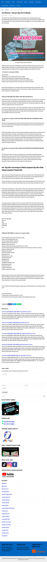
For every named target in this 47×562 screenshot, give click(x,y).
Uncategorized (7, 9)
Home (3, 1)
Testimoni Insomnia (5, 502)
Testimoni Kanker (5, 505)
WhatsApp (19, 304)
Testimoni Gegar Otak (6, 497)
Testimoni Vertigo (5, 533)
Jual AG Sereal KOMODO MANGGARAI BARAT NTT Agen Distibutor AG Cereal (16, 355)
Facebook (10, 304)
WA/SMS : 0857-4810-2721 (7, 549)
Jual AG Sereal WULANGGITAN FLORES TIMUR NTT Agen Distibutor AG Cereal (16, 311)
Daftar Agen (31, 1)
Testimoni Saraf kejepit (6, 524)
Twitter (15, 304)
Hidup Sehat (4, 483)
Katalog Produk (19, 1)
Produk (13, 1)
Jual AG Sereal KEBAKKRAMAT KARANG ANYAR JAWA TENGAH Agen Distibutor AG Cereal (18, 333)
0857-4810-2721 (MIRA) (9, 424)
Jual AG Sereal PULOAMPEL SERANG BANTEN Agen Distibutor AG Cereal (15, 322)
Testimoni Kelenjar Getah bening (8, 508)
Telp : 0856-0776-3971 (6, 551)
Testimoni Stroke (5, 530)
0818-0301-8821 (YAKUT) (9, 421)
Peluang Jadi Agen (5, 5)
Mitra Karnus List (5, 489)
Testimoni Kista (5, 511)
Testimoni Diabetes (5, 491)
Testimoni (25, 1)
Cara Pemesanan (38, 1)
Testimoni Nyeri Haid (6, 519)
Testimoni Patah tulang (6, 522)
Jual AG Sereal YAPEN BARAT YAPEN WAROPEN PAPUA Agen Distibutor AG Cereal (17, 344)
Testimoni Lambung (5, 516)
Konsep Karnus (12, 5)
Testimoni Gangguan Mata (7, 494)
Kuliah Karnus (4, 486)
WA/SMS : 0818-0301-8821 (7, 547)
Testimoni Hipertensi (6, 500)
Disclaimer (18, 5)
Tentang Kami (7, 1)
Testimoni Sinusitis (5, 527)
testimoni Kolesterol (6, 513)
